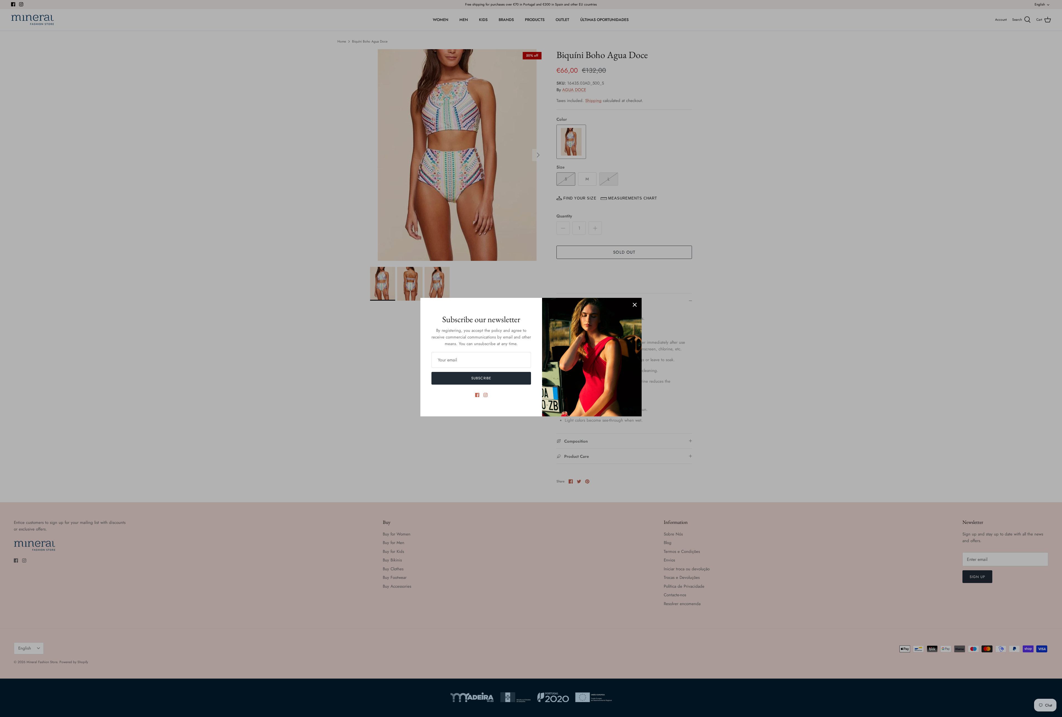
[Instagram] (485, 395)
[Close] (635, 305)
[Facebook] (477, 395)
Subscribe (481, 378)
